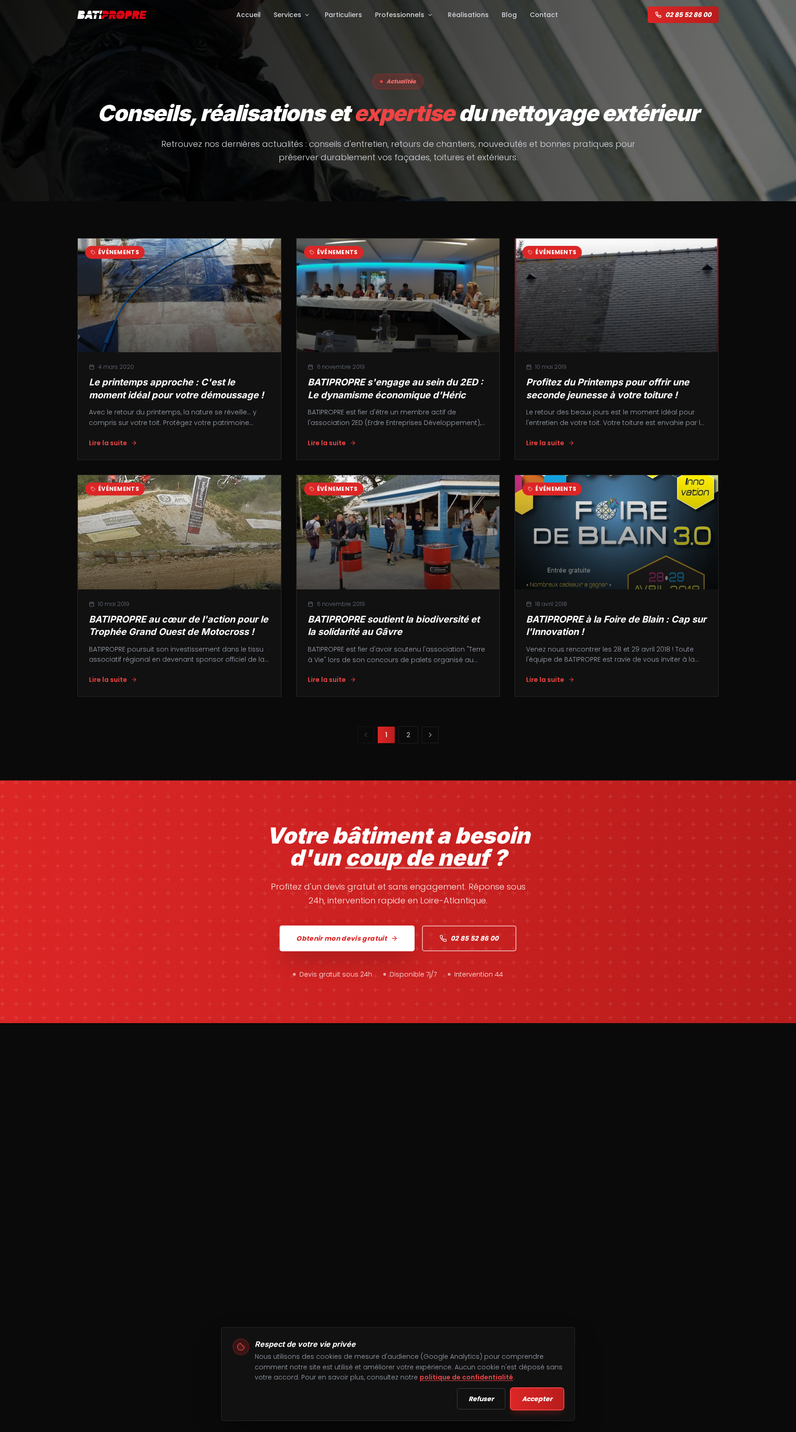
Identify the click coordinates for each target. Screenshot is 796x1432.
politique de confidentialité (466, 1377)
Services (287, 14)
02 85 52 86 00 (688, 14)
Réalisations (468, 14)
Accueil (248, 14)
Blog (509, 14)
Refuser (481, 1398)
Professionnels (399, 14)
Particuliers (343, 14)
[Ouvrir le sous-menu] (307, 15)
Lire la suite (108, 443)
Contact (544, 14)
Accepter (537, 1398)
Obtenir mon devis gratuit (341, 938)
